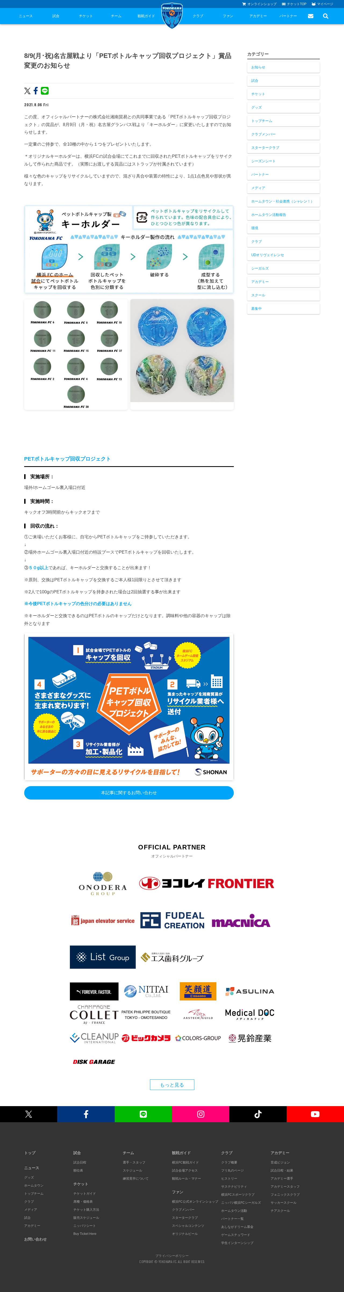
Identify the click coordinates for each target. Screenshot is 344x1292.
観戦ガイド (146, 16)
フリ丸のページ (232, 1170)
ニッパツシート (84, 1226)
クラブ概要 (229, 1162)
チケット (86, 16)
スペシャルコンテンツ (188, 1226)
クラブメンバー (263, 134)
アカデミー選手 (282, 1178)
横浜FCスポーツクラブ (238, 1195)
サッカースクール (283, 1203)
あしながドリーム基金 (237, 1227)
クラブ (198, 16)
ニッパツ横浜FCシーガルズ (241, 1203)
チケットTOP (296, 4)
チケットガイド (84, 1193)
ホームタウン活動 (234, 1211)
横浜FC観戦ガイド (185, 1162)
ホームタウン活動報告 (268, 215)
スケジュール (132, 1170)
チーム (116, 16)
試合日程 (79, 1162)
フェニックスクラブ (285, 1195)
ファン (228, 16)
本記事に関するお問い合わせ (129, 792)
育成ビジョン (280, 1162)
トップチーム (261, 121)
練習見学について (136, 1178)
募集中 (256, 309)
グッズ (256, 107)
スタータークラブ (265, 148)
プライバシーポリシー (172, 1255)
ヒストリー (229, 1178)
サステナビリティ (234, 1186)
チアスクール (280, 1211)
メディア (258, 188)
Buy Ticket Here (84, 1234)
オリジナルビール (185, 1234)
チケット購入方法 (86, 1210)
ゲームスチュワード (235, 1235)
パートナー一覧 (232, 1219)
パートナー (288, 16)
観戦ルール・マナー (186, 1178)
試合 (55, 16)
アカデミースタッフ (285, 1186)
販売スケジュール (86, 1218)
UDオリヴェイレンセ (267, 255)
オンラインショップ (262, 4)
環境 (254, 228)
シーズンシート (263, 161)
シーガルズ (260, 268)
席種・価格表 (83, 1201)
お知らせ (258, 67)
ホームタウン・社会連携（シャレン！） (282, 201)
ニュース (26, 16)
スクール (258, 295)
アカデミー (258, 16)
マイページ (325, 4)
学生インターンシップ (237, 1243)
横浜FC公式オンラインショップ (195, 1201)
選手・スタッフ (134, 1162)
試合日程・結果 (282, 1170)
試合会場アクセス (185, 1170)
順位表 (78, 1170)
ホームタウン (34, 1185)
